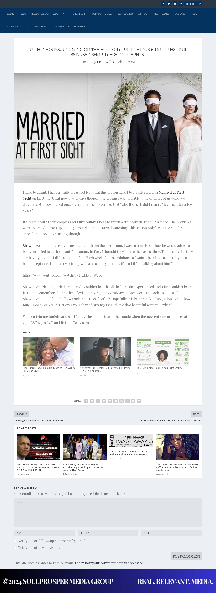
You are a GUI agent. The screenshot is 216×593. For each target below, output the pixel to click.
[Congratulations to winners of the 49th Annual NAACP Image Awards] (131, 440)
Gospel (23, 14)
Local (55, 14)
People (194, 14)
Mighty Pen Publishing (77, 26)
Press (156, 14)
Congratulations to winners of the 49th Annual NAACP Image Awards (128, 453)
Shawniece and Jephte (40, 245)
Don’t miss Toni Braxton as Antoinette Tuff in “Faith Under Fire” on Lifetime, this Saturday (177, 467)
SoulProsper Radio (125, 14)
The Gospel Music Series (39, 14)
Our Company (41, 26)
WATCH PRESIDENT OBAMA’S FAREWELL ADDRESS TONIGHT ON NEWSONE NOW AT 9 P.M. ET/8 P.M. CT (38, 467)
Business (165, 14)
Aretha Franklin (57, 26)
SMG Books (96, 14)
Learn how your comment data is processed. (109, 562)
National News (13, 26)
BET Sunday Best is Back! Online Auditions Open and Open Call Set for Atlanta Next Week (83, 467)
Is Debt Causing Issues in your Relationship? (159, 367)
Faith (64, 14)
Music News (142, 14)
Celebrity (10, 14)
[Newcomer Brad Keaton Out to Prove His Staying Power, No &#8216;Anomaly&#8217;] (107, 351)
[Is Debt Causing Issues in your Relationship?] (164, 351)
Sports (28, 26)
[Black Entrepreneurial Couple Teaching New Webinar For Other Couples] (50, 351)
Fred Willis (105, 61)
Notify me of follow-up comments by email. (52, 540)
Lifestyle (108, 14)
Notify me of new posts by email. (43, 547)
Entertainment (79, 14)
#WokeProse (180, 14)
